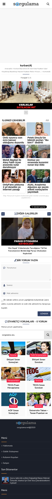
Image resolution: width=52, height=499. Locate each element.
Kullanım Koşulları (10, 457)
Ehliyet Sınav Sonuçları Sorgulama (13, 362)
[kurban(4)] (26, 95)
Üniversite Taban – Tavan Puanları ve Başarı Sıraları (38, 413)
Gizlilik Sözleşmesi (10, 451)
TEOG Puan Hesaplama (13, 386)
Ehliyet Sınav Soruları (38, 361)
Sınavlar (13, 355)
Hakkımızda (8, 446)
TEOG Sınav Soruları (39, 386)
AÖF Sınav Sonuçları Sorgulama (13, 413)
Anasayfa (8, 69)
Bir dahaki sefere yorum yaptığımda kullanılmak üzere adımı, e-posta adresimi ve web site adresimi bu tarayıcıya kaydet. (25, 304)
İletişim (6, 463)
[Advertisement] (26, 35)
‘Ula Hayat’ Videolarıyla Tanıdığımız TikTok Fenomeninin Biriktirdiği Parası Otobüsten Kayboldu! (27, 251)
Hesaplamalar (13, 380)
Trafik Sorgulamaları (39, 355)
